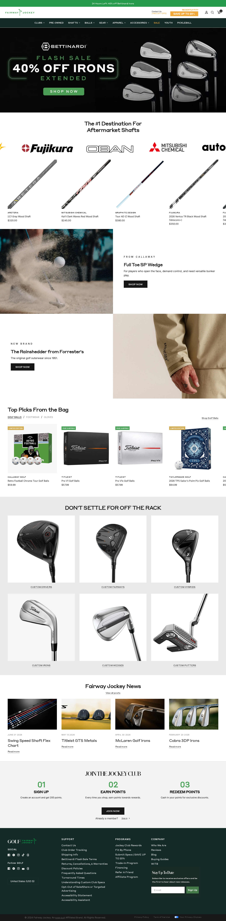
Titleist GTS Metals (79, 740)
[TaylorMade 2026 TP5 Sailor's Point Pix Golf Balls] (193, 448)
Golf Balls (15, 417)
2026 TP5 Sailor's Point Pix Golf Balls (189, 480)
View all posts (113, 693)
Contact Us (68, 845)
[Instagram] (19, 855)
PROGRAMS (123, 839)
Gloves (48, 417)
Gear (102, 22)
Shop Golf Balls (210, 418)
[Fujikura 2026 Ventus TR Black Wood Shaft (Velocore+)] (193, 184)
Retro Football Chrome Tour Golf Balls (28, 480)
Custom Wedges (113, 665)
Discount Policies (72, 868)
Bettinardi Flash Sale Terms (79, 859)
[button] (135, 284)
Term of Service (161, 917)
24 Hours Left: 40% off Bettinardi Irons (113, 3)
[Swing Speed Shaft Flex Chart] (32, 714)
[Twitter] (14, 855)
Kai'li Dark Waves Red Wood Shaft (79, 216)
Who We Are (158, 845)
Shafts (73, 22)
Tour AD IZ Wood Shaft (127, 216)
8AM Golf (60, 918)
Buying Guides (160, 859)
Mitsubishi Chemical (74, 213)
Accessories (138, 22)
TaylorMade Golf (180, 477)
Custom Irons (41, 665)
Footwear (32, 417)
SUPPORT (67, 839)
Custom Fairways (113, 587)
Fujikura (174, 213)
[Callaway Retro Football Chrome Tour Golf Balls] (32, 448)
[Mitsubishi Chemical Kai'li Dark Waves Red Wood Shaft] (86, 184)
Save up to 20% (184, 13)
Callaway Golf (17, 477)
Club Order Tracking (74, 849)
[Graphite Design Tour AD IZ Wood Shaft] (140, 184)
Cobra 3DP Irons (184, 740)
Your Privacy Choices (190, 917)
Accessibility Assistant (75, 899)
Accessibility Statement (76, 895)
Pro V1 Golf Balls (70, 480)
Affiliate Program (126, 876)
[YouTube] (24, 869)
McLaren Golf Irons (132, 740)
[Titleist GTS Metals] (86, 714)
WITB (154, 863)
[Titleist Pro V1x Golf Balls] (140, 448)
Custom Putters (184, 665)
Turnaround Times (73, 877)
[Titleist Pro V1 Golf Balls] (86, 448)
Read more (14, 751)
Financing (121, 867)
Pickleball (184, 22)
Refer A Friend (124, 872)
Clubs (38, 22)
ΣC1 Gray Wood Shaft (19, 216)
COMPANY (158, 839)
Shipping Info (69, 854)
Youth (169, 22)
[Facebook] (10, 855)
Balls (88, 22)
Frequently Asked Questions (78, 873)
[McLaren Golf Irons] (140, 714)
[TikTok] (24, 855)
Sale (157, 22)
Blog (154, 854)
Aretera (13, 213)
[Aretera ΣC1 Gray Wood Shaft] (32, 184)
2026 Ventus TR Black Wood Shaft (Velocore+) (187, 218)
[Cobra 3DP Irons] (193, 714)
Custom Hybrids (185, 587)
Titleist (66, 477)
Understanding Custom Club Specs (83, 882)
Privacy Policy (141, 917)
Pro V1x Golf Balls (125, 480)
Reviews (156, 849)
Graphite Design (125, 213)
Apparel (118, 22)
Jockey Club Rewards (128, 845)
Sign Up (192, 889)
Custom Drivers (41, 587)
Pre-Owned (56, 22)
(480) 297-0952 (159, 13)
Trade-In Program (126, 863)
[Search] (212, 12)
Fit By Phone (123, 849)
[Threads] (29, 855)
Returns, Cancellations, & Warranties (84, 863)
